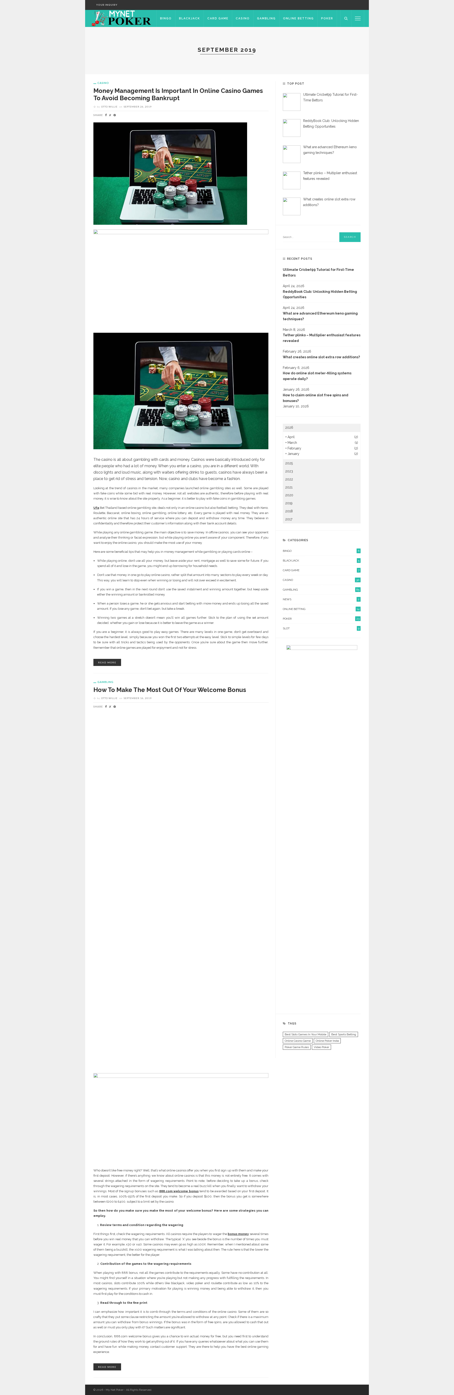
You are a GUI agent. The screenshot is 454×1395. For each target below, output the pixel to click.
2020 (289, 495)
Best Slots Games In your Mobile (305, 1034)
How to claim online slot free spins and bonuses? (315, 398)
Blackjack (189, 18)
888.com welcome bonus (179, 1191)
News (321, 599)
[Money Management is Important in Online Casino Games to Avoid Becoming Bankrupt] (170, 173)
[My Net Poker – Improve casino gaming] (121, 18)
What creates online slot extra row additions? (321, 357)
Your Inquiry (107, 5)
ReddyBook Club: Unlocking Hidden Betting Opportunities (320, 294)
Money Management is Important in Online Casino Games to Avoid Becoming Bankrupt (178, 94)
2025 (289, 463)
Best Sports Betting (343, 1034)
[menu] (358, 18)
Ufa (96, 508)
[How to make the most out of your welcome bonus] (180, 891)
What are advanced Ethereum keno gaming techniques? (320, 316)
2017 (288, 519)
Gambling (266, 18)
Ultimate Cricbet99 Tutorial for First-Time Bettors (318, 272)
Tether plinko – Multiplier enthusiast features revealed (321, 338)
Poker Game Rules (297, 1047)
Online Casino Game (298, 1040)
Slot (321, 628)
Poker (327, 18)
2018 (289, 511)
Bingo (166, 18)
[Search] (346, 18)
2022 (289, 479)
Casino (243, 18)
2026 (289, 427)
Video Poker (321, 1047)
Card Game (217, 18)
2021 (288, 487)
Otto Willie (109, 106)
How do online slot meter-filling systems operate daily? (317, 376)
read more (107, 662)
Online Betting (298, 18)
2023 (289, 471)
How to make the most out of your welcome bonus (169, 689)
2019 (288, 503)
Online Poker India (327, 1040)
